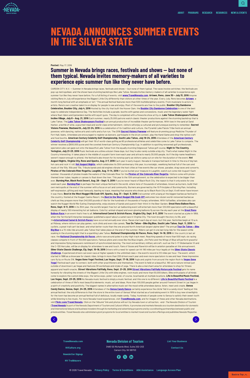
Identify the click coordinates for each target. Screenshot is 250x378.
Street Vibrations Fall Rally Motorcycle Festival (156, 269)
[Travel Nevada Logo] (11, 8)
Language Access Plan (169, 370)
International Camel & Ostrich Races (73, 220)
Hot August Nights (85, 164)
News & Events (239, 12)
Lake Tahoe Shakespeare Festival (85, 121)
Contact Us (177, 347)
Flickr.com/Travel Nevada (69, 302)
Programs (193, 12)
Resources (221, 12)
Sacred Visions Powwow (133, 131)
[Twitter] (125, 357)
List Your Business (177, 341)
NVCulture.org (72, 347)
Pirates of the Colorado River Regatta (148, 174)
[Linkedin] (131, 357)
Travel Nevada (58, 305)
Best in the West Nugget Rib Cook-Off (124, 197)
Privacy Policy (102, 370)
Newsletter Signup (73, 354)
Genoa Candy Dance (120, 289)
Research (207, 12)
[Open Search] (243, 3)
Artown (190, 98)
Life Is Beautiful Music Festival (177, 279)
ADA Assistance (145, 370)
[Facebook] (119, 357)
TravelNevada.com (130, 298)
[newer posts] (54, 319)
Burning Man (73, 183)
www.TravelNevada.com (135, 95)
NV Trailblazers (73, 360)
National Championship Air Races (77, 236)
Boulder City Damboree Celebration (159, 108)
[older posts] (196, 319)
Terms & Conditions (122, 370)
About (181, 12)
